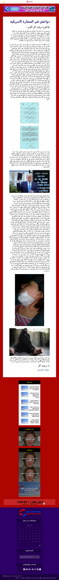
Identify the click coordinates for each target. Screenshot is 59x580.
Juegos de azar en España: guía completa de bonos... (34, 395)
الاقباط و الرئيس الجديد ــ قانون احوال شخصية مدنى (29, 438)
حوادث (32, 578)
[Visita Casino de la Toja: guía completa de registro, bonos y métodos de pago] (24, 388)
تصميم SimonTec (6, 576)
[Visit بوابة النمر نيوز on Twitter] (27, 570)
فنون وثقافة (29, 578)
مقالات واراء (22, 578)
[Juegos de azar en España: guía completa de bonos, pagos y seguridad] (24, 394)
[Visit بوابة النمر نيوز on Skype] (37, 570)
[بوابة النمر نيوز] (29, 1)
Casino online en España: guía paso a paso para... (34, 402)
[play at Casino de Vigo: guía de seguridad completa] (24, 408)
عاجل (51, 578)
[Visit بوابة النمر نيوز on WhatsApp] (35, 570)
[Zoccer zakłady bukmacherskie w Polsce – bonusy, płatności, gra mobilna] (24, 421)
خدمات (18, 578)
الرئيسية (54, 578)
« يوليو (40, 545)
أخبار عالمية (48, 578)
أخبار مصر (44, 578)
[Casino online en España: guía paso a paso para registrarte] (24, 402)
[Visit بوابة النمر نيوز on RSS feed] (33, 570)
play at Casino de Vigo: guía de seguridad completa (34, 409)
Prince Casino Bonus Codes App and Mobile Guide (34, 415)
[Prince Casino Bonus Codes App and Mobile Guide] (24, 414)
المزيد (16, 578)
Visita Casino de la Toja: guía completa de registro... (34, 388)
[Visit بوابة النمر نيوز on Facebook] (24, 570)
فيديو (26, 578)
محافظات (40, 578)
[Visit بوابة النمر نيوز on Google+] (30, 570)
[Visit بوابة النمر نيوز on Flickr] (40, 570)
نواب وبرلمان (36, 578)
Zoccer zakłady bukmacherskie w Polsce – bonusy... (34, 421)
